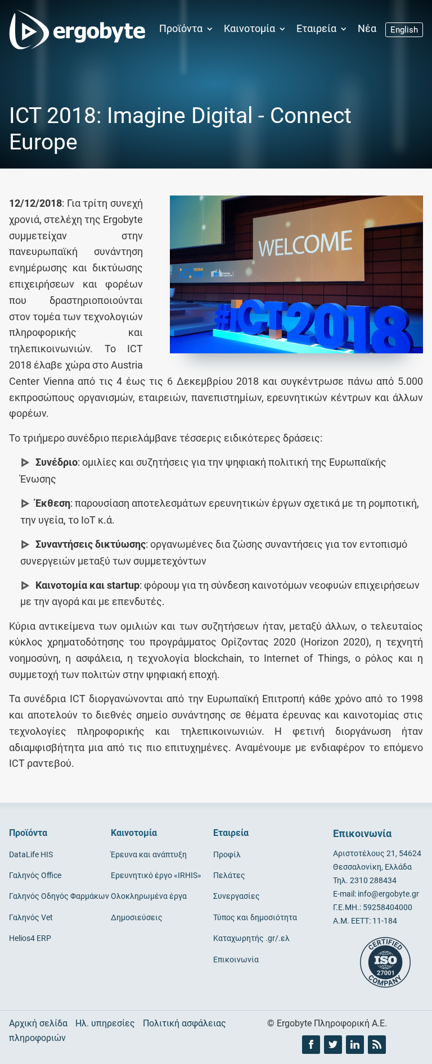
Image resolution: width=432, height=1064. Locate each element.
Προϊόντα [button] (182, 28)
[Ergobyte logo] (73, 29)
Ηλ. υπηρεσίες (105, 1023)
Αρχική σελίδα (38, 1023)
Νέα (367, 28)
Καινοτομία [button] (250, 28)
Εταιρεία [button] (317, 28)
